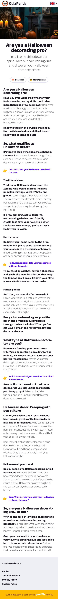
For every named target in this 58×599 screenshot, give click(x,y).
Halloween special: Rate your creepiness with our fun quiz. (30, 264)
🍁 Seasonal (18, 80)
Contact (6, 571)
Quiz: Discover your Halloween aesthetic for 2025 (30, 171)
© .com (11, 563)
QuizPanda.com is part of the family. (29, 594)
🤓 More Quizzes (38, 80)
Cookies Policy (9, 584)
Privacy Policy (9, 579)
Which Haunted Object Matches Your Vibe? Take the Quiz (31, 378)
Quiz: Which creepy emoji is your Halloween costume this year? (31, 498)
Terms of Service (11, 575)
